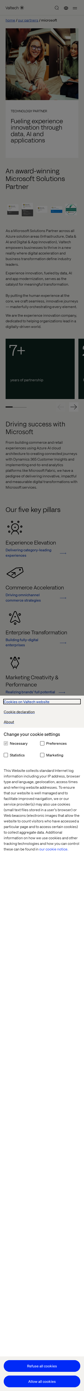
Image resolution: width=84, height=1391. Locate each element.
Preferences (56, 743)
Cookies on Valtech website (26, 701)
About (9, 721)
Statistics (17, 754)
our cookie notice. (53, 848)
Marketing (54, 754)
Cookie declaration (19, 711)
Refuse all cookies (42, 1365)
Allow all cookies (42, 1381)
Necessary (19, 743)
